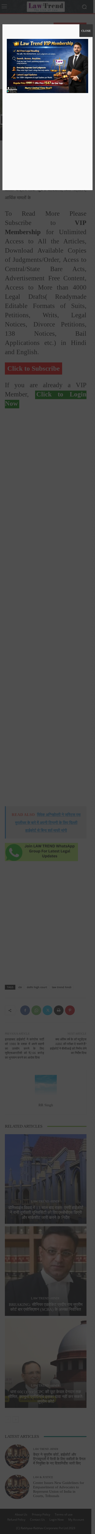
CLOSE (86, 31)
